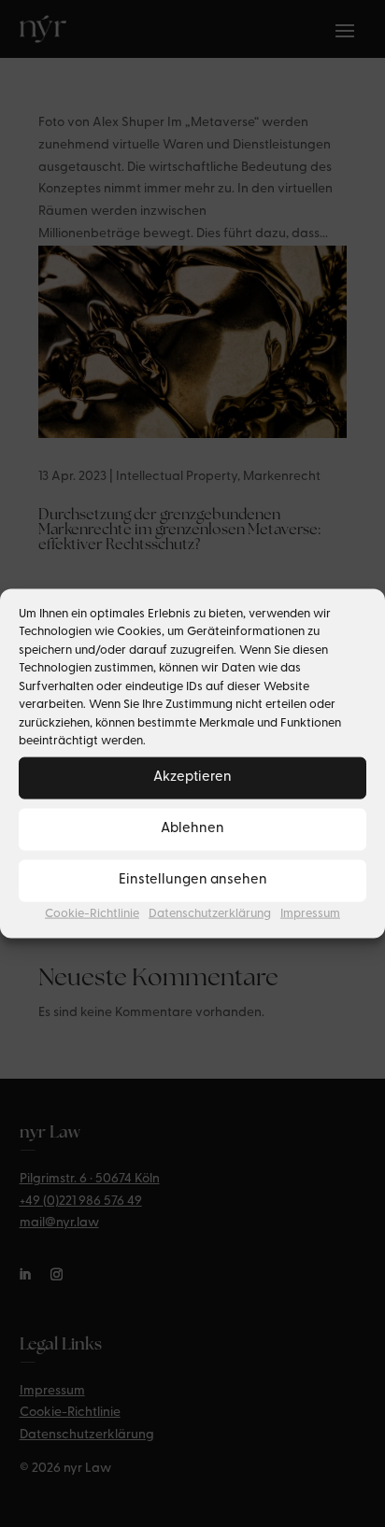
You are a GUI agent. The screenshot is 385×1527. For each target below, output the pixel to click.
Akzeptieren (192, 778)
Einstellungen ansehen (193, 880)
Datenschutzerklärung (210, 913)
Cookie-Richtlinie (92, 913)
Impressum (310, 913)
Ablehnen (192, 829)
